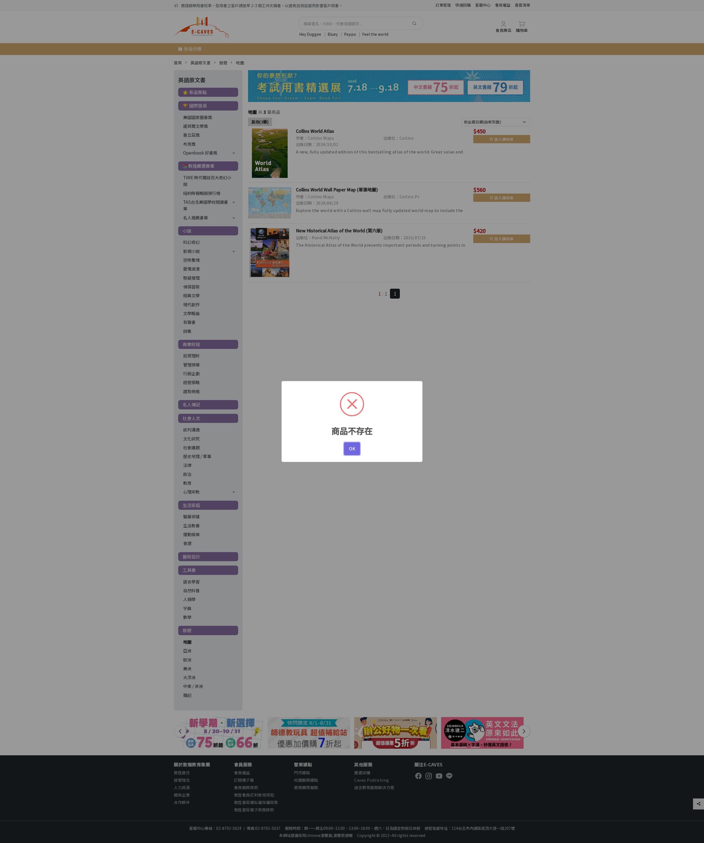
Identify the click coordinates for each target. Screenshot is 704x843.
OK (352, 448)
